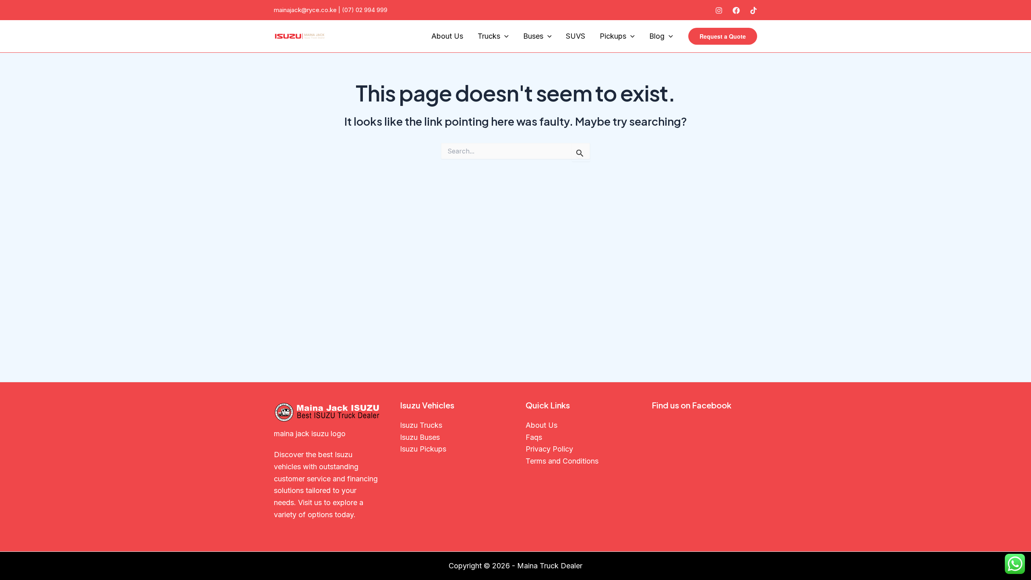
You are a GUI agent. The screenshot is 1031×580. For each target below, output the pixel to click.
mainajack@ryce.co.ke (305, 10)
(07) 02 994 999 (364, 10)
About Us (447, 36)
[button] (722, 36)
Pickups (613, 36)
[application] (504, 36)
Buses (533, 36)
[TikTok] (753, 10)
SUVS (575, 36)
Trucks (489, 36)
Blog (657, 36)
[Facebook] (736, 10)
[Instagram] (719, 10)
